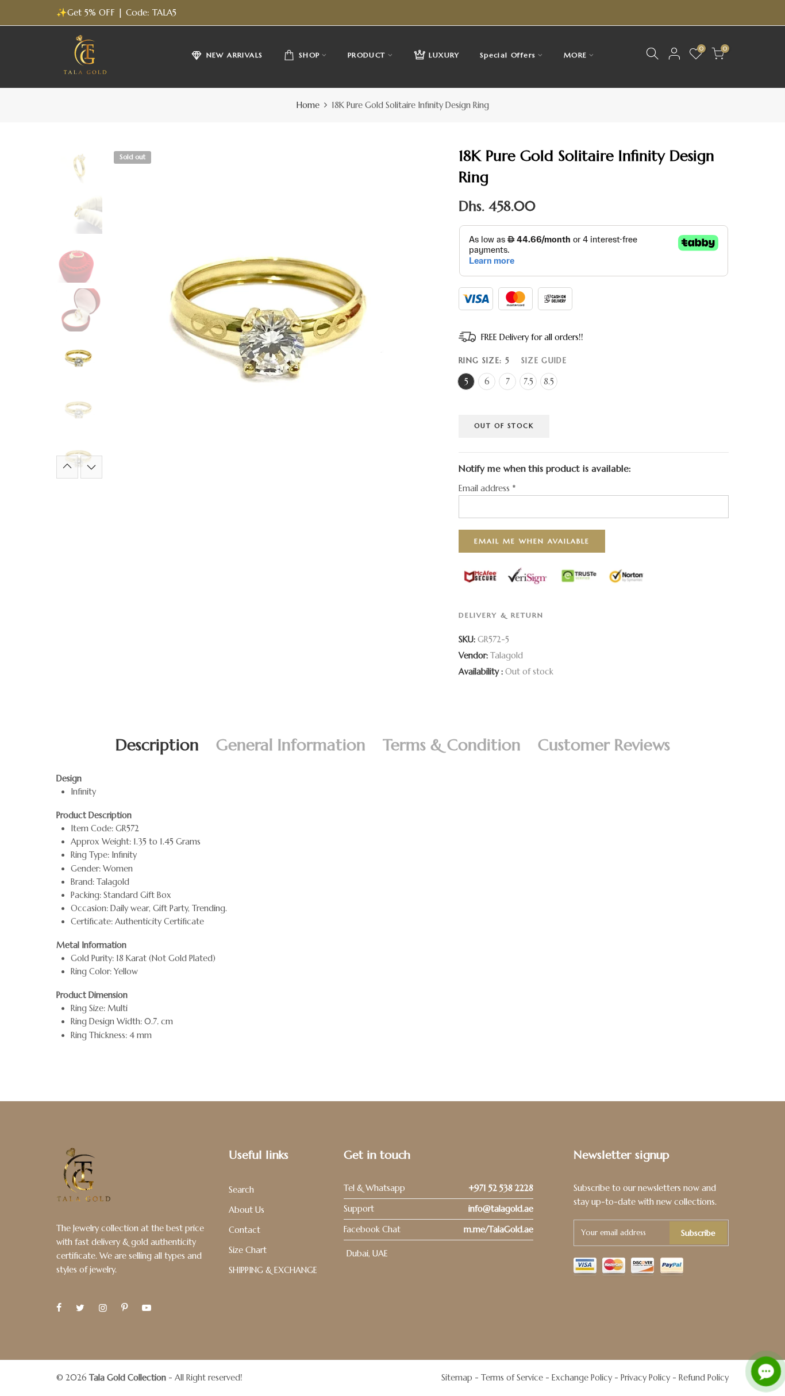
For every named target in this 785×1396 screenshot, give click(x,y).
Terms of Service (512, 1377)
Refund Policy (704, 1377)
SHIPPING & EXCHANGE (273, 1270)
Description (157, 745)
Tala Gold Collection (127, 1377)
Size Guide (544, 360)
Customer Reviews (604, 745)
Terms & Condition (452, 745)
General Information (290, 745)
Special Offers (508, 55)
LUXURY (444, 55)
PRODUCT (367, 55)
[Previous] (127, 312)
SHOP (309, 55)
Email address (487, 488)
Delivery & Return (501, 615)
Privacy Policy (645, 1377)
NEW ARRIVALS (234, 55)
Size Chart (248, 1250)
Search (241, 1190)
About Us (246, 1210)
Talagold (506, 655)
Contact (244, 1230)
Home (308, 105)
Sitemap (456, 1377)
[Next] (422, 312)
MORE (575, 55)
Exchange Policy (582, 1377)
